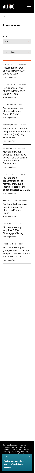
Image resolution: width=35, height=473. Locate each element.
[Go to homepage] (9, 6)
